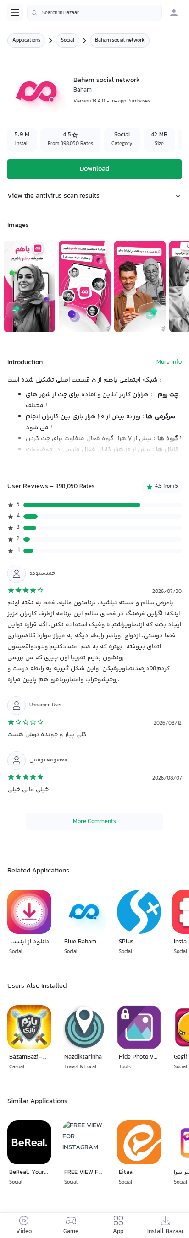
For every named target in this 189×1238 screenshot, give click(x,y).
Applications (26, 40)
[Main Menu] (15, 12)
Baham (82, 90)
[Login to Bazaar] (174, 13)
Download (94, 169)
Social (67, 40)
